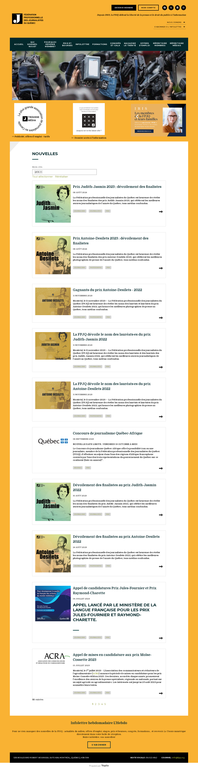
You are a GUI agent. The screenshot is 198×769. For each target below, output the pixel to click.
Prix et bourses (67, 44)
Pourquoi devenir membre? (50, 44)
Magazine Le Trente (130, 44)
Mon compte (148, 8)
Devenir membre (124, 8)
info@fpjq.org (178, 758)
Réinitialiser (61, 176)
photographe (96, 267)
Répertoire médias (177, 44)
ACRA (96, 673)
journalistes (95, 211)
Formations (99, 44)
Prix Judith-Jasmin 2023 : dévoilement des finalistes (117, 187)
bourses (77, 468)
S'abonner (99, 744)
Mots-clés (37, 167)
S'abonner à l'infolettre (167, 27)
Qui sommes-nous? (32, 44)
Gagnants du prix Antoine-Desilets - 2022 (107, 290)
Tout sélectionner (42, 176)
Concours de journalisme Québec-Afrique (107, 433)
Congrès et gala (115, 44)
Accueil (19, 44)
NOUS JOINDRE (174, 22)
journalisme (79, 211)
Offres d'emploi (144, 44)
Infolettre (82, 44)
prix (107, 211)
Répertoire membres (160, 44)
